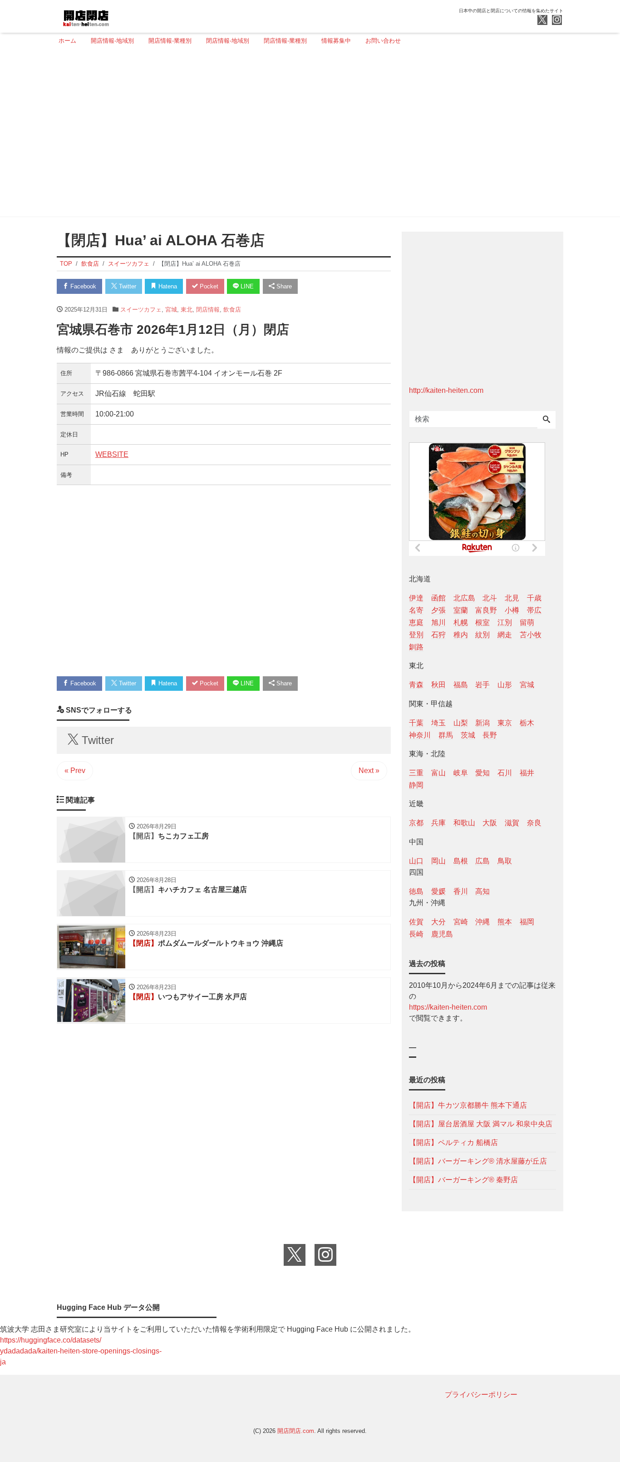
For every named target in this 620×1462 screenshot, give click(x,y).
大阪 (489, 823)
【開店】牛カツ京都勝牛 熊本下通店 (468, 1105)
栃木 (527, 723)
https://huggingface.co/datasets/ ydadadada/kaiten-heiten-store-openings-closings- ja (81, 1351)
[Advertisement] (307, 134)
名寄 (416, 610)
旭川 (438, 622)
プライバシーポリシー (481, 1394)
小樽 (512, 610)
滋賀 (512, 823)
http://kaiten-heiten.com (446, 390)
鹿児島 (442, 934)
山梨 (460, 723)
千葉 (416, 723)
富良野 (486, 610)
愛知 (482, 773)
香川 (460, 891)
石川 (504, 773)
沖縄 (482, 922)
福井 (527, 773)
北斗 (489, 598)
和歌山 (464, 823)
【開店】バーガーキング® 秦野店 (463, 1180)
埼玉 (438, 723)
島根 (460, 861)
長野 (489, 735)
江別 (504, 622)
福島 (460, 685)
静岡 (416, 785)
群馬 (445, 735)
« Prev (74, 770)
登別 (416, 635)
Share (283, 286)
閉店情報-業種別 (285, 40)
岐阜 (460, 773)
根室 (482, 622)
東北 (186, 309)
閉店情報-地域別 (227, 40)
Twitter (126, 286)
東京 (504, 723)
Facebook (82, 286)
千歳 (534, 598)
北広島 (464, 598)
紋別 (482, 635)
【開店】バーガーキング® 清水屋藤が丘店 (478, 1161)
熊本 (504, 922)
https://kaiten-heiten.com (448, 1007)
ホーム (67, 40)
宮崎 (460, 922)
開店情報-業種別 (170, 40)
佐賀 (416, 922)
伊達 (416, 598)
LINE (246, 286)
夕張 (438, 610)
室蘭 (460, 610)
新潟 (482, 723)
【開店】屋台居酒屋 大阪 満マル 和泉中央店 (480, 1124)
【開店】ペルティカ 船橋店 (453, 1142)
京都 (416, 823)
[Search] (546, 420)
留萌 (527, 622)
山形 (504, 685)
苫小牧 (530, 635)
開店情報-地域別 (112, 40)
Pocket (208, 286)
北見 (512, 598)
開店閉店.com (295, 1430)
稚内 (460, 635)
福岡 (527, 922)
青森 (416, 685)
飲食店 (232, 309)
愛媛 (438, 891)
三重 (416, 773)
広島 (482, 861)
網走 (504, 635)
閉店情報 (208, 309)
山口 (416, 861)
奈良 (534, 823)
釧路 (416, 647)
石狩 (438, 635)
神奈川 (420, 735)
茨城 (468, 735)
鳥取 (504, 861)
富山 (438, 773)
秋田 (438, 685)
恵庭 (416, 622)
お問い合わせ (383, 40)
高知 (482, 891)
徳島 (416, 891)
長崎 (416, 934)
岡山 (438, 861)
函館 (438, 598)
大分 (438, 922)
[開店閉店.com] (120, 15)
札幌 (460, 622)
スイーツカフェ (141, 309)
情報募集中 (336, 40)
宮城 (171, 309)
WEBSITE (111, 454)
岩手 (482, 685)
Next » (369, 770)
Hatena (167, 286)
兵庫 (438, 823)
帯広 (534, 610)
